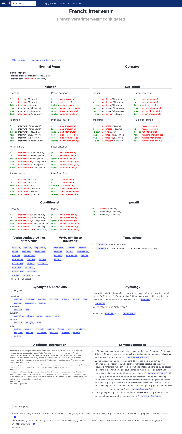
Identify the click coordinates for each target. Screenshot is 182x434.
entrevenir (100, 303)
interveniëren (129, 313)
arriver (39, 316)
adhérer (76, 299)
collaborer (18, 299)
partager (17, 303)
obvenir (26, 275)
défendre (18, 309)
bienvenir (26, 251)
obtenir (15, 275)
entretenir (42, 263)
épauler (61, 329)
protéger (29, 322)
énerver (57, 259)
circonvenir (40, 251)
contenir (16, 255)
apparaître (18, 316)
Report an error (17, 427)
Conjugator (47, 3)
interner (69, 251)
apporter (42, 303)
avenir (15, 251)
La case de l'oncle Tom (137, 357)
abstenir (16, 247)
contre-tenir (29, 255)
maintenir (29, 267)
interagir (82, 247)
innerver (71, 247)
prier (27, 309)
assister (17, 329)
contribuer (54, 299)
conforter (29, 333)
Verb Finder (64, 3)
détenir (30, 263)
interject (101, 244)
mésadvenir (17, 271)
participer (54, 333)
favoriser (65, 333)
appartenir (40, 247)
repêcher (18, 336)
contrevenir (17, 259)
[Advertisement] (84, 38)
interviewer (82, 251)
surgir (57, 316)
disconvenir (17, 263)
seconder (29, 329)
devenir (42, 259)
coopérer (42, 299)
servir (70, 329)
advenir (27, 247)
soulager (76, 333)
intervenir (16, 267)
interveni (109, 313)
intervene (101, 248)
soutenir (65, 299)
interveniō (145, 299)
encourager (30, 303)
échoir (48, 316)
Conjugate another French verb (46, 60)
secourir (40, 329)
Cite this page (18, 60)
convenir (31, 259)
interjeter (58, 251)
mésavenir (32, 271)
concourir (30, 299)
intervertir (58, 247)
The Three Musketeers (151, 396)
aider (85, 299)
